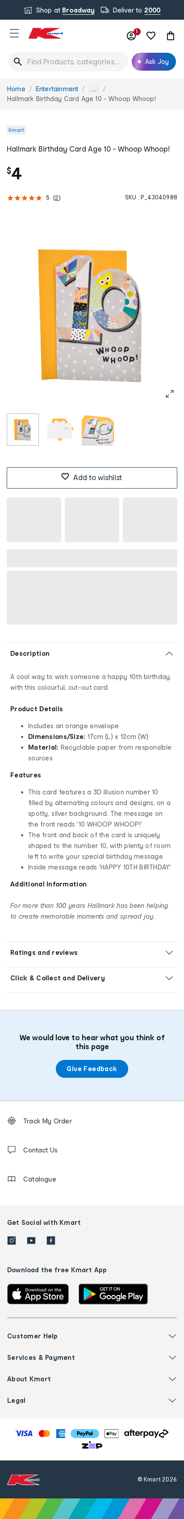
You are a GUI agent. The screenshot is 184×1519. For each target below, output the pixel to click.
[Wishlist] (151, 36)
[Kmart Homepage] (45, 33)
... (93, 89)
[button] (14, 33)
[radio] (23, 430)
